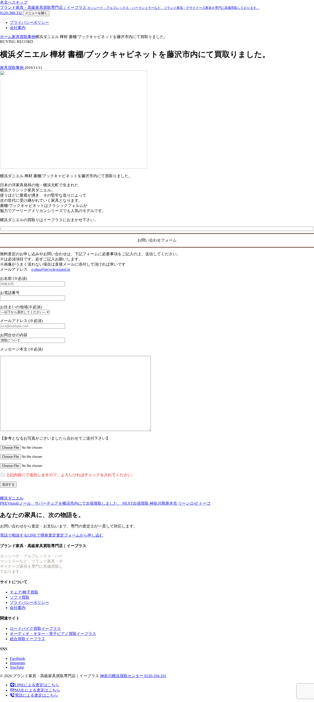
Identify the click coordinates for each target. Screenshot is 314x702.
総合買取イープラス (27, 639)
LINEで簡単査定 (41, 535)
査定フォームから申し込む (79, 535)
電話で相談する (13, 535)
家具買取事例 (23, 37)
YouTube (17, 667)
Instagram (17, 663)
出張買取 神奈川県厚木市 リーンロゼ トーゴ (166, 503)
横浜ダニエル (12, 498)
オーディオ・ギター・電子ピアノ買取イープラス (53, 634)
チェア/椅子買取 (24, 592)
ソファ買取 (19, 597)
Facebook (17, 658)
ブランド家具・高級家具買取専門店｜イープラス (130, 7)
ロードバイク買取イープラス (35, 628)
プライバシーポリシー (29, 22)
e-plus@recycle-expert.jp (50, 269)
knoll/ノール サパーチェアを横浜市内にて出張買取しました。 (61, 503)
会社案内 (18, 28)
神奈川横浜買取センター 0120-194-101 (133, 676)
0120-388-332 (11, 13)
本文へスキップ (13, 2)
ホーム (6, 37)
